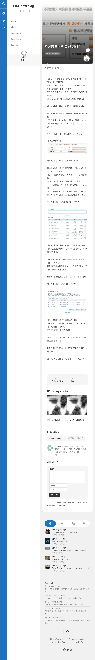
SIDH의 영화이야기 (59, 530)
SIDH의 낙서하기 (53, 53)
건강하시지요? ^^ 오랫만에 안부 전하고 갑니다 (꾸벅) (63, 598)
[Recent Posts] (50, 523)
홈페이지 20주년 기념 (60, 541)
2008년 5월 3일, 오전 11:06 (73, 446)
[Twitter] (3, 21)
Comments (57, 438)
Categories (16, 33)
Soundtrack (16, 39)
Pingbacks (77, 438)
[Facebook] (3, 13)
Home (13, 21)
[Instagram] (3, 28)
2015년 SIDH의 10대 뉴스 (61, 559)
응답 (56, 455)
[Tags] (84, 523)
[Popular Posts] (61, 523)
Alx (82, 642)
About (13, 27)
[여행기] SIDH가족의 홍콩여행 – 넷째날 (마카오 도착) (71, 568)
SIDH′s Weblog (23, 6)
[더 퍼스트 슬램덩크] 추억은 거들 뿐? (65, 532)
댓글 (51, 469)
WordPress (66, 642)
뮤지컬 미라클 (53, 420)
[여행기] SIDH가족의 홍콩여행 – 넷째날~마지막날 (70, 550)
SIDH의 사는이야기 (59, 548)
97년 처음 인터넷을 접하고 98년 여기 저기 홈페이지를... (64, 604)
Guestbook (16, 45)
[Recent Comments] (73, 523)
